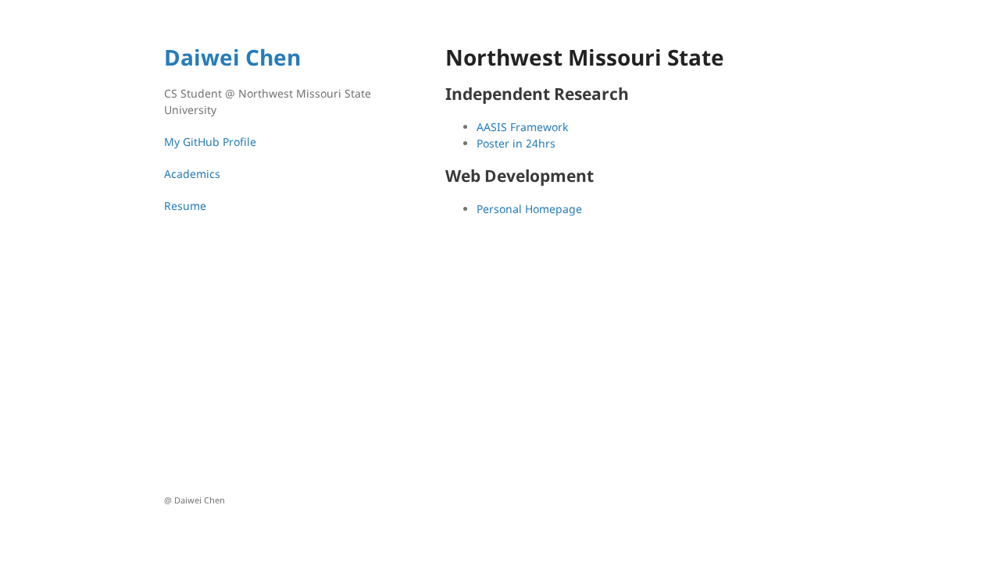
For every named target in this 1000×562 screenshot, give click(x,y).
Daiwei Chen (232, 57)
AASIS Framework (522, 126)
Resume (185, 205)
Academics (192, 173)
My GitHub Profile (210, 141)
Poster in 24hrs (516, 143)
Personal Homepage (529, 208)
